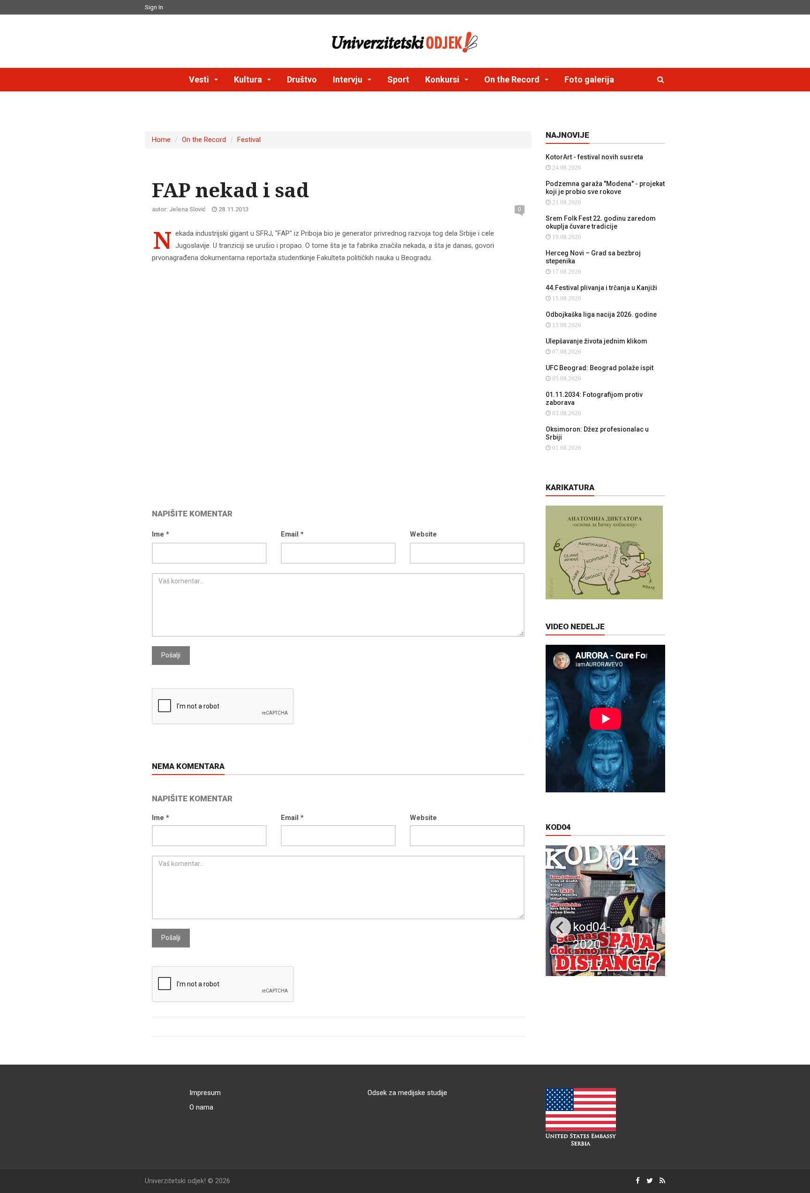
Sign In (154, 7)
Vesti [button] (200, 79)
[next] (650, 927)
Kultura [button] (249, 79)
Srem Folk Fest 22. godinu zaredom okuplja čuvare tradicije (601, 222)
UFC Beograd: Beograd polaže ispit (599, 368)
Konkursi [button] (443, 79)
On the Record (204, 139)
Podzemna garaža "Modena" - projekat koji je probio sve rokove (605, 187)
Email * (292, 534)
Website (423, 534)
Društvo (302, 79)
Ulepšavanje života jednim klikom (596, 341)
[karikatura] (604, 552)
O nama (201, 1107)
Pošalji (170, 655)
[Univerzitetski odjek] (405, 39)
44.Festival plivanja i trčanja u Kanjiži (601, 287)
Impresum (205, 1093)
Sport (398, 79)
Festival (249, 139)
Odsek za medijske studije (407, 1093)
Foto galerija (589, 79)
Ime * (160, 534)
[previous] (560, 927)
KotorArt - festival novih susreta (594, 157)
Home (161, 139)
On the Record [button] (512, 79)
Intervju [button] (348, 79)
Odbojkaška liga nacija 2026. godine (601, 314)
